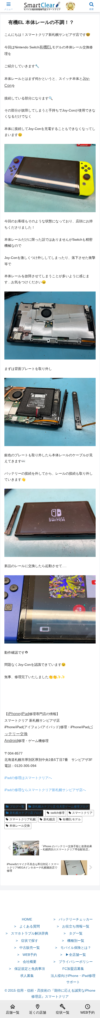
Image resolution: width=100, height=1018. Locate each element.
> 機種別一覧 (73, 941)
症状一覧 (62, 1009)
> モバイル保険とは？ (73, 948)
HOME (27, 919)
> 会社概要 (26, 962)
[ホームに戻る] (50, 908)
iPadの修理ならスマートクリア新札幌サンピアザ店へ (45, 790)
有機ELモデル (72, 819)
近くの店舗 (37, 1009)
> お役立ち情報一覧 (73, 926)
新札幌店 (49, 819)
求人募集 (27, 976)
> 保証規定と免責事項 (27, 969)
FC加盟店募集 (73, 969)
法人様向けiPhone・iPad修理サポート (73, 979)
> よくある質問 (27, 926)
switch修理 (57, 813)
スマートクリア (82, 813)
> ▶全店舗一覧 (73, 955)
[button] (90, 720)
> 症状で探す (27, 941)
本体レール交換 (19, 825)
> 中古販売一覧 (27, 948)
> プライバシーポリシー (73, 962)
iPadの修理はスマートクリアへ (28, 778)
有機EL (45, 47)
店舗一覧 (12, 1009)
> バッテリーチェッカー (73, 919)
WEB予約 (87, 1009)
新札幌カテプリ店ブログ (26, 813)
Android (11, 741)
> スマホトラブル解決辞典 (27, 933)
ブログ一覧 (17, 806)
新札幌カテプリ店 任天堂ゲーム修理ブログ (60, 806)
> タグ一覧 (73, 933)
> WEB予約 (27, 955)
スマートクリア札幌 (22, 819)
